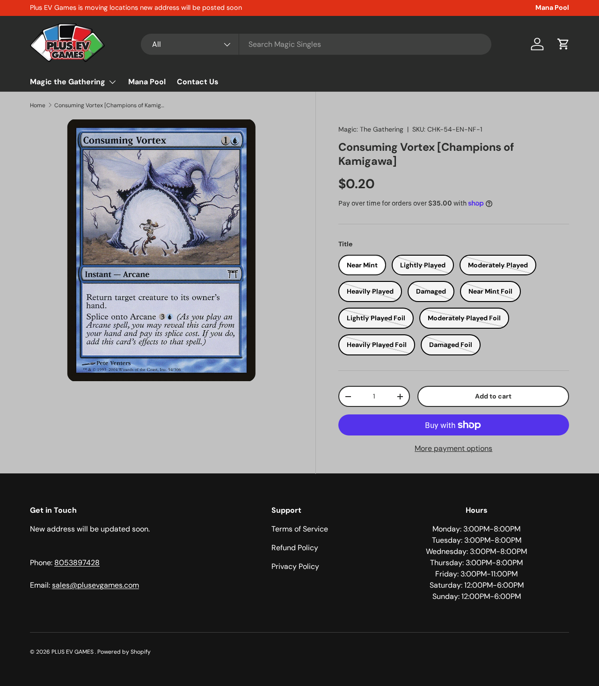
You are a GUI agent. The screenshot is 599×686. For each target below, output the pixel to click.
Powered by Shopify (124, 652)
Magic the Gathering (67, 82)
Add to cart (493, 396)
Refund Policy (294, 548)
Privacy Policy (295, 566)
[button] (563, 44)
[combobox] (316, 44)
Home (37, 105)
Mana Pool (552, 7)
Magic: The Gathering (370, 129)
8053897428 (77, 563)
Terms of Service (299, 529)
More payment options (453, 448)
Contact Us (198, 82)
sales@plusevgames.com (95, 585)
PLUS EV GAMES (73, 652)
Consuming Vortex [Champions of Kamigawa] (110, 105)
